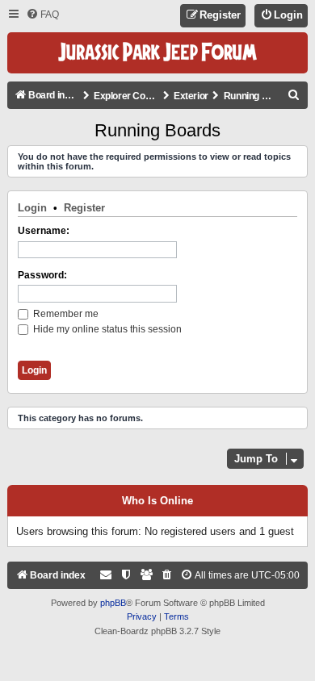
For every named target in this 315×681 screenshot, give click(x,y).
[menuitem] (42, 15)
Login (32, 208)
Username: (43, 230)
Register (84, 208)
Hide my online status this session (106, 329)
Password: (42, 275)
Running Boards (157, 130)
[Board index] (157, 53)
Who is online (157, 501)
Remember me (65, 314)
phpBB (113, 603)
